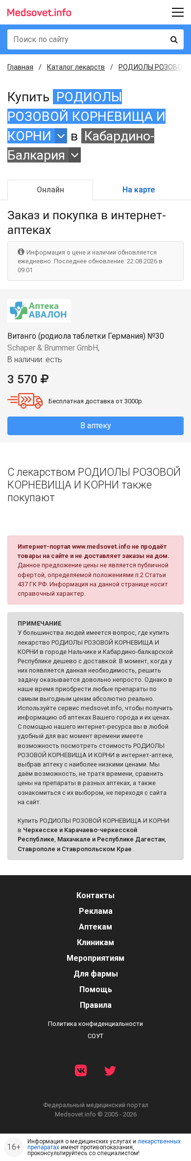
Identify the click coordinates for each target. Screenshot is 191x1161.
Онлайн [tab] (50, 189)
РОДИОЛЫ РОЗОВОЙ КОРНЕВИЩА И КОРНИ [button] (86, 116)
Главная (20, 67)
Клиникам (95, 942)
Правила (96, 1005)
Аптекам (95, 926)
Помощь (95, 989)
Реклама (96, 911)
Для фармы (95, 973)
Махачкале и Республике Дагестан (111, 839)
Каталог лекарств (76, 67)
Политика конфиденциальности (95, 1023)
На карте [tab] (138, 189)
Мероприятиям (95, 958)
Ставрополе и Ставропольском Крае (75, 849)
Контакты (95, 895)
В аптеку (95, 425)
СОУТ (95, 1036)
